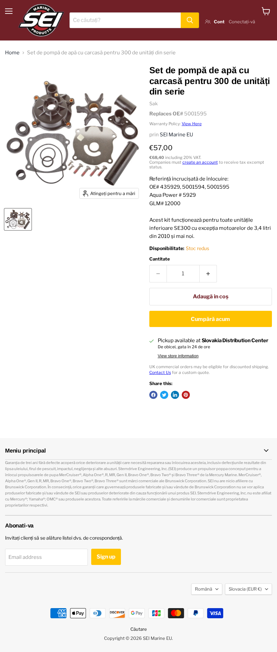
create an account (200, 162)
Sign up (106, 556)
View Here (192, 123)
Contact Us (160, 372)
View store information (178, 356)
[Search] (190, 20)
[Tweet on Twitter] (164, 395)
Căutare (138, 629)
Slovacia (245, 589)
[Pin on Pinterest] (186, 395)
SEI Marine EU (176, 135)
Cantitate (159, 259)
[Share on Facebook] (153, 395)
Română (203, 589)
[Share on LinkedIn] (175, 395)
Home (12, 53)
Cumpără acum (210, 319)
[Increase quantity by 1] (208, 273)
